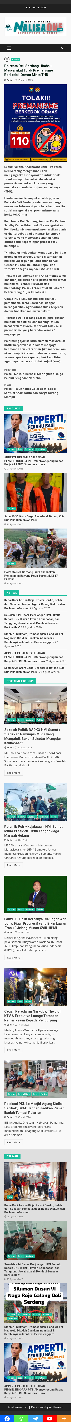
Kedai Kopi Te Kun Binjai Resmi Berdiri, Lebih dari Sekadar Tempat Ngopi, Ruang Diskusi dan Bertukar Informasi (34, 604)
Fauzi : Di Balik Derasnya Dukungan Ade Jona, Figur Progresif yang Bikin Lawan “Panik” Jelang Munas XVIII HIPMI (35, 894)
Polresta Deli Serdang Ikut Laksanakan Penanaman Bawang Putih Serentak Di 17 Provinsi (35, 548)
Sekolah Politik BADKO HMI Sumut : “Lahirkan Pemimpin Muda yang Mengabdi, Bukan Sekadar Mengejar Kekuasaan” (35, 705)
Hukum (15, 59)
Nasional (29, 449)
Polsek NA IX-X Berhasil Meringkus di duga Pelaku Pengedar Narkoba (33, 374)
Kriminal (47, 1315)
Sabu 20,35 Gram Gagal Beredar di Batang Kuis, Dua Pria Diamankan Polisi (35, 492)
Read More (13, 772)
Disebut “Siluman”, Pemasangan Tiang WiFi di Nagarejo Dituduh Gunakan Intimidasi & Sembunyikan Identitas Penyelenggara (33, 638)
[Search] (62, 48)
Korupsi (36, 1315)
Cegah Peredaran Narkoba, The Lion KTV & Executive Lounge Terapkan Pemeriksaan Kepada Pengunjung (35, 987)
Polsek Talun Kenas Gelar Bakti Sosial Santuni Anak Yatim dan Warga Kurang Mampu (31, 391)
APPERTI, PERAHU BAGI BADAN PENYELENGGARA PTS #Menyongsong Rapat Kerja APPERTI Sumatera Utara (35, 433)
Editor (10, 80)
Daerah (11, 720)
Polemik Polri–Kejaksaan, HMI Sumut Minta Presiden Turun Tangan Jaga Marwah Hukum (35, 802)
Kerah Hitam (24, 1094)
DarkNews (38, 1407)
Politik (40, 720)
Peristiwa (40, 449)
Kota (20, 449)
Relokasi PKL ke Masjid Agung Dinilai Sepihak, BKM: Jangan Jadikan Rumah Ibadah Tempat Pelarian (35, 1079)
